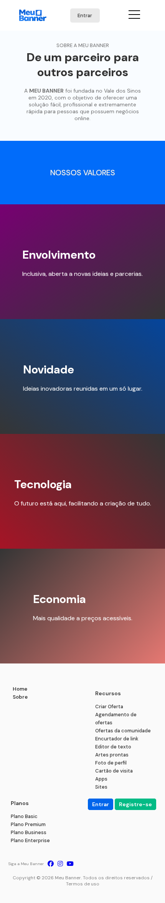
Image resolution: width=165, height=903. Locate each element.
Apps (101, 779)
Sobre (20, 697)
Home (20, 689)
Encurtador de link (117, 738)
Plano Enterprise (30, 840)
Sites (101, 787)
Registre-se (135, 804)
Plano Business (28, 832)
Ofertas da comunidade (123, 730)
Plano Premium (28, 824)
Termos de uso (82, 884)
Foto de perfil (111, 763)
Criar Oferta (109, 706)
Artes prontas (112, 754)
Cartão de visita (114, 771)
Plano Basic (24, 816)
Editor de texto (113, 746)
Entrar (85, 15)
